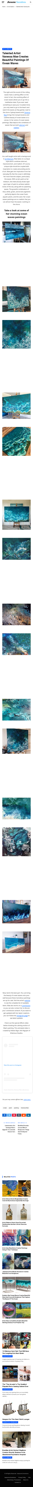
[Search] (30, 2)
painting (16, 1108)
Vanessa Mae (25, 1108)
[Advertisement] (16, 27)
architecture (9, 159)
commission (26, 1006)
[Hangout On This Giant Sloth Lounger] (16, 1409)
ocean (5, 1108)
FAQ (29, 1477)
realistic (16, 128)
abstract (22, 125)
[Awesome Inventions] (16, 2)
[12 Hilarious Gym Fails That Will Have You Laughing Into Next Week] (16, 1340)
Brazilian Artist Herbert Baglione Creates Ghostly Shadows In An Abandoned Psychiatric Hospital (14, 1452)
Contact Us (18, 1482)
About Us (25, 1480)
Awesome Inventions (10, 1477)
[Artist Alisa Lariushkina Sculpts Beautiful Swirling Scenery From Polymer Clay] (16, 1310)
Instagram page (22, 1016)
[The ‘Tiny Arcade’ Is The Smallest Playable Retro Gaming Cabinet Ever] (16, 1374)
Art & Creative (10, 6)
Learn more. (27, 1099)
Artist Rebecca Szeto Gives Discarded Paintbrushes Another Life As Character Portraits (14, 1224)
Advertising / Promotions (14, 1480)
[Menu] (3, 2)
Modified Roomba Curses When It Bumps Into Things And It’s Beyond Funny (23, 1130)
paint (10, 1108)
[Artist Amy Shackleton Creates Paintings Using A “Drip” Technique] (16, 1237)
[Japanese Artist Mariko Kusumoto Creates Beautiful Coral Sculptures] (16, 1261)
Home (3, 6)
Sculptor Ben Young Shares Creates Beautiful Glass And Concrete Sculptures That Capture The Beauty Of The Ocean (16, 1297)
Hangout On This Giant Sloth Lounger (16, 1419)
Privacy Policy (22, 1477)
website (27, 1000)
